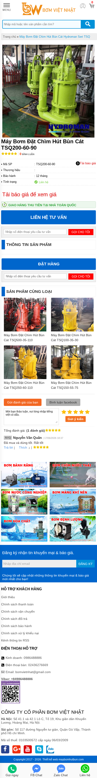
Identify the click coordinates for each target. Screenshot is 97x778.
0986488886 (33, 658)
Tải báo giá (88, 163)
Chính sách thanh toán (17, 604)
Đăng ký (85, 564)
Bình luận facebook (63, 402)
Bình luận (27, 154)
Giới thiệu (8, 597)
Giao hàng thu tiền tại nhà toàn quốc (42, 205)
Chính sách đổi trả (14, 619)
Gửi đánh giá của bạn (22, 402)
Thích (23, 447)
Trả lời (8, 447)
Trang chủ (9, 36)
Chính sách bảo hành (16, 626)
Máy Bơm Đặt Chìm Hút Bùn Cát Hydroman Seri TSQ (54, 36)
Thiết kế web (50, 759)
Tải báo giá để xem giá (29, 194)
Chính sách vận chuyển (18, 611)
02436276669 (38, 665)
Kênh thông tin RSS (15, 640)
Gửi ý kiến (75, 419)
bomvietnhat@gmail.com (33, 672)
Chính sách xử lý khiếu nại (20, 633)
